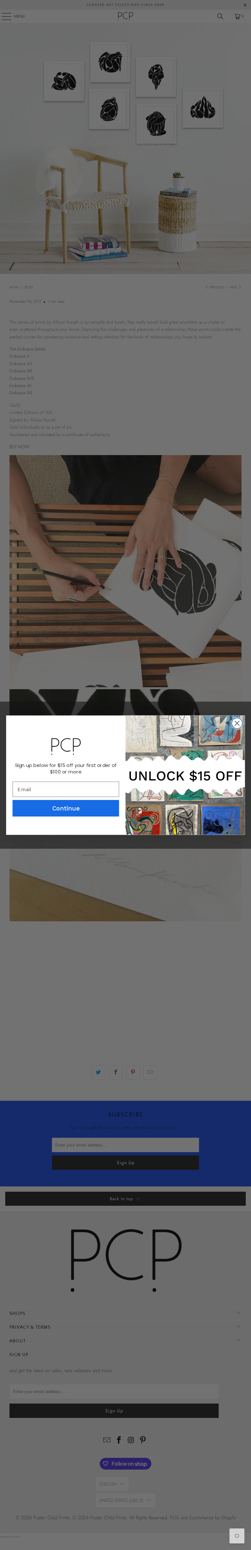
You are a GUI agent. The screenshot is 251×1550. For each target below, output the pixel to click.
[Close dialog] (237, 723)
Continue (65, 808)
